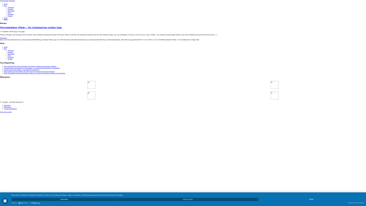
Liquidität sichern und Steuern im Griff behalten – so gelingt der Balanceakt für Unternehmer (32, 68)
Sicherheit (11, 57)
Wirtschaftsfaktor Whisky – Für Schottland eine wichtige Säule (31, 27)
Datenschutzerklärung (359, 202)
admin (23, 31)
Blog (5, 49)
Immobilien (11, 54)
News (16, 31)
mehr (311, 199)
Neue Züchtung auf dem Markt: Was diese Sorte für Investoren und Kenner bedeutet (29, 71)
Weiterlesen (3, 38)
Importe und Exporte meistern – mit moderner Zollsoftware (21, 70)
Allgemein (11, 50)
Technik (10, 59)
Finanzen (10, 52)
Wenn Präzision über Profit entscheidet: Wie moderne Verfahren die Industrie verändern (30, 66)
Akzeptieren (188, 199)
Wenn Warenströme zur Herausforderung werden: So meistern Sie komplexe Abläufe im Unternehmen (34, 73)
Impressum (350, 202)
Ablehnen (64, 199)
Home (6, 47)
